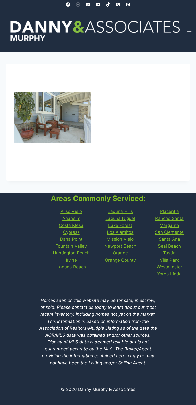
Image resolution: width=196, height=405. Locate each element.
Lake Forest (120, 225)
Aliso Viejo (71, 211)
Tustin (169, 252)
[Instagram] (78, 4)
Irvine (71, 260)
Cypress (71, 232)
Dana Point (71, 239)
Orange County (120, 260)
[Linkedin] (88, 4)
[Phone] (118, 4)
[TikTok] (108, 4)
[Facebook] (68, 4)
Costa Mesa (71, 225)
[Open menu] (189, 30)
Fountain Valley (71, 246)
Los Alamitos (120, 232)
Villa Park (169, 260)
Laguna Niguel (120, 218)
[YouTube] (98, 4)
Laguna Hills (120, 211)
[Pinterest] (128, 4)
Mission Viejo (120, 239)
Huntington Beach (71, 252)
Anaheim (71, 218)
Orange (120, 252)
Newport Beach (120, 246)
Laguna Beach (71, 266)
